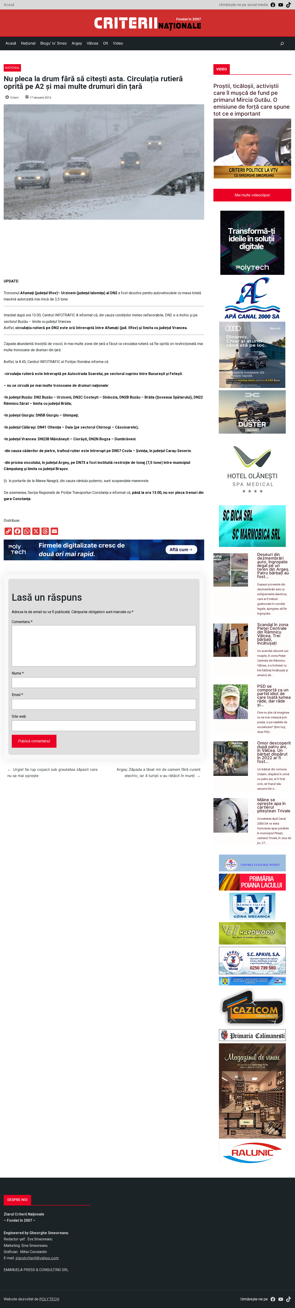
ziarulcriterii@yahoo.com (37, 1258)
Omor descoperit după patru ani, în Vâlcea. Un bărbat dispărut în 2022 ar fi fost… (274, 752)
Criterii (14, 97)
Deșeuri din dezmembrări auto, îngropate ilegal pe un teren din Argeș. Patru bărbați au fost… (273, 565)
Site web (19, 716)
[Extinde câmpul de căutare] (282, 44)
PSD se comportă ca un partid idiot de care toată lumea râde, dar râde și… (274, 695)
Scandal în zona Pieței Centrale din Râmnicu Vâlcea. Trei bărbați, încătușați (272, 633)
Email (17, 695)
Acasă (9, 4)
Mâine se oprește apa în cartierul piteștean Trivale (273, 805)
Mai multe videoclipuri (252, 195)
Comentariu (22, 622)
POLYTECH (49, 1299)
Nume (18, 673)
